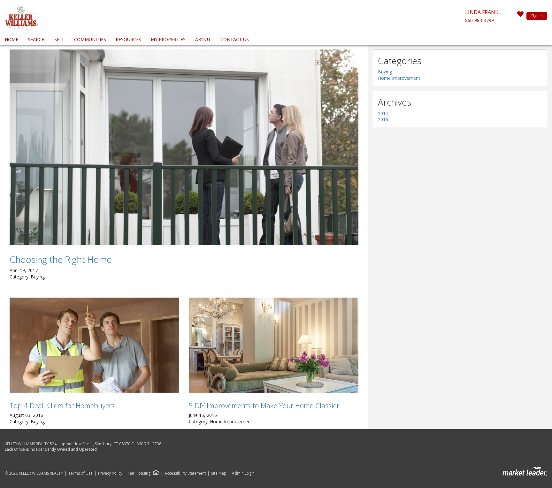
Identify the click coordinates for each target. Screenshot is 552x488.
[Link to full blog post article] (184, 147)
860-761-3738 (148, 444)
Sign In (537, 15)
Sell (59, 39)
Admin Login (243, 473)
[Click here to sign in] (520, 15)
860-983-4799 (479, 20)
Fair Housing (139, 473)
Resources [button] (128, 39)
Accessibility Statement (185, 473)
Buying (385, 72)
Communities (90, 39)
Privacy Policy (110, 473)
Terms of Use (80, 473)
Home (11, 39)
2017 (383, 113)
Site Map (218, 473)
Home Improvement (399, 78)
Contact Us (234, 39)
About (203, 39)
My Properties (168, 39)
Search (36, 39)
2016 (383, 119)
